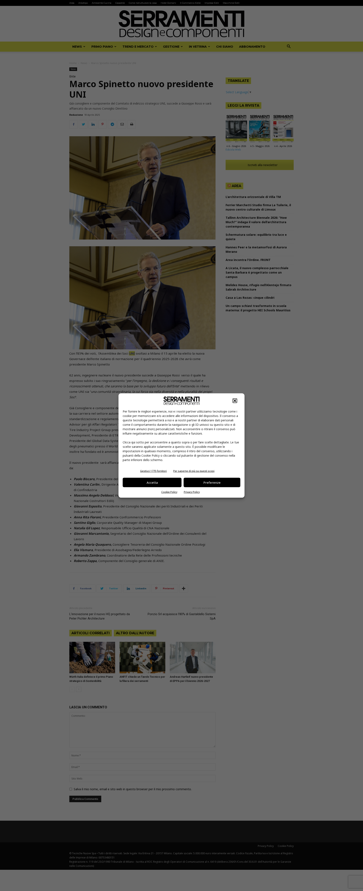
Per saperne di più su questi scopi (193, 471)
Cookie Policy (169, 492)
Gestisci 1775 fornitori (153, 471)
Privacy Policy (192, 492)
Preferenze (212, 482)
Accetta (152, 482)
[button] (235, 400)
